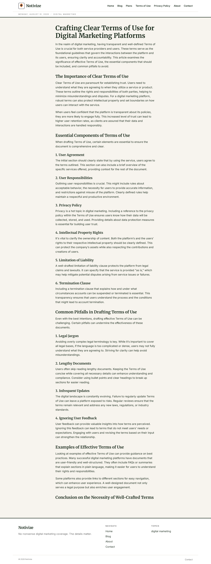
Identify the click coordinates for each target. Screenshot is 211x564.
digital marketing (161, 531)
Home (110, 5)
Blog (119, 5)
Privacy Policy (162, 5)
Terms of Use (143, 5)
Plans (129, 5)
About (177, 5)
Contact (188, 5)
